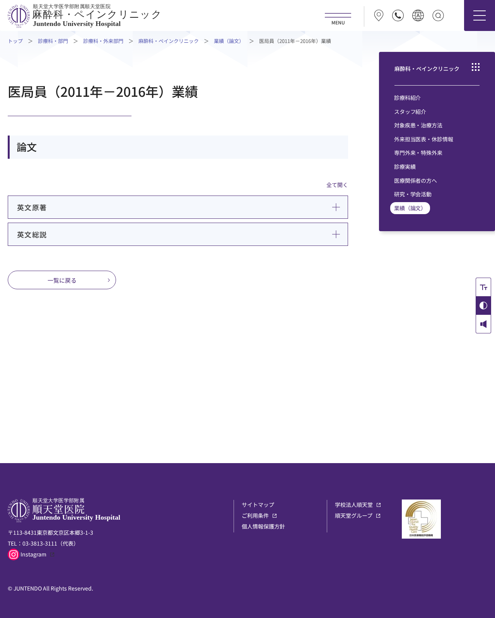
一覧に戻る (62, 280)
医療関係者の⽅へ (415, 180)
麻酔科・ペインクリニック (168, 41)
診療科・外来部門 (103, 41)
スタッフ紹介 (410, 111)
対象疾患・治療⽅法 (418, 125)
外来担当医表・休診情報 (423, 139)
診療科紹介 (407, 97)
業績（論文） (229, 41)
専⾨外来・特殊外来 (418, 152)
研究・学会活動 (413, 194)
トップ (15, 41)
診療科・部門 (53, 41)
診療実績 (404, 166)
